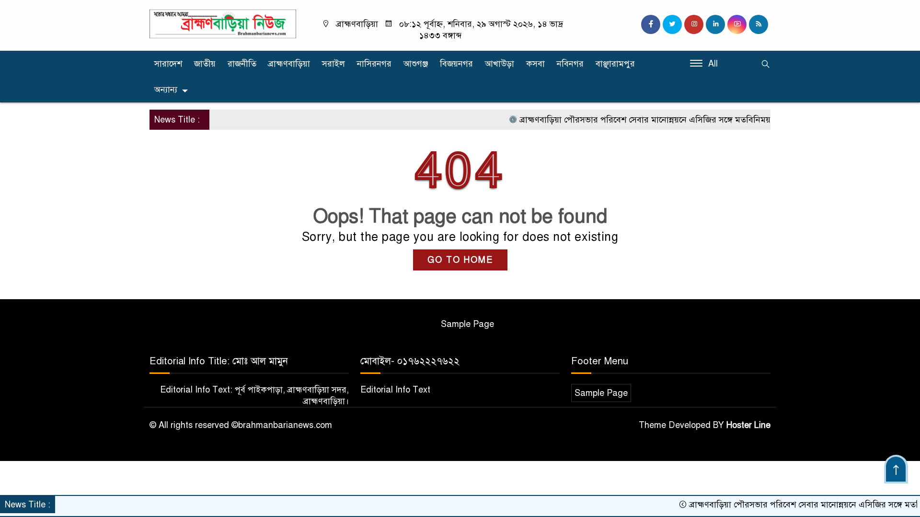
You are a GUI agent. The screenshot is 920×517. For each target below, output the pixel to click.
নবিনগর (570, 63)
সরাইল (333, 63)
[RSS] (758, 24)
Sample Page (467, 324)
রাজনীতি (242, 63)
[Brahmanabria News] (223, 23)
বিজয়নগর (456, 63)
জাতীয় (205, 63)
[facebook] (650, 24)
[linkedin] (715, 24)
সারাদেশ (168, 63)
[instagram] (693, 24)
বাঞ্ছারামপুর (615, 63)
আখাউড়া (499, 63)
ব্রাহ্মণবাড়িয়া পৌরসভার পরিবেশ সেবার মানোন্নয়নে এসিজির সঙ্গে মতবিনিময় (633, 119)
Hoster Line (748, 425)
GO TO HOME (460, 260)
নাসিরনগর (374, 63)
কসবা (535, 63)
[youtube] (737, 24)
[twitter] (672, 24)
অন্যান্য (165, 89)
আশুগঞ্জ (415, 63)
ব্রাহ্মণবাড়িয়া (289, 63)
